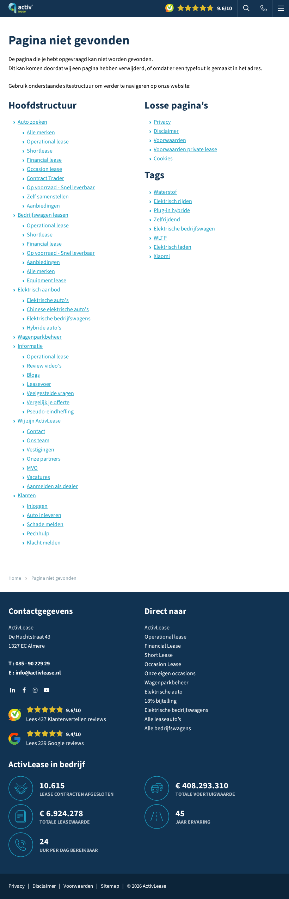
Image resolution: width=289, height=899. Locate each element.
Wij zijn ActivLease (39, 421)
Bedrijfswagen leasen (43, 215)
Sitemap (110, 886)
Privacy (162, 122)
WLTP (160, 238)
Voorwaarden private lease (185, 149)
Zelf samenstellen (48, 197)
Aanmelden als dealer (52, 486)
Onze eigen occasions (170, 673)
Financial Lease (162, 646)
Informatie (30, 346)
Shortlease (40, 151)
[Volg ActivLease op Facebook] (24, 690)
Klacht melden (44, 543)
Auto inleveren (44, 515)
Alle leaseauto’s (162, 719)
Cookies (163, 158)
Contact (36, 431)
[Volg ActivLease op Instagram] (35, 690)
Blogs (33, 375)
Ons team (38, 440)
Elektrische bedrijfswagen (184, 229)
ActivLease (157, 628)
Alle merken (41, 132)
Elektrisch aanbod (39, 290)
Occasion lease (44, 169)
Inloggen (37, 506)
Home (14, 578)
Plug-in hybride (172, 210)
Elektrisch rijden (173, 201)
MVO (32, 468)
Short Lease (158, 655)
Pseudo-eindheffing (50, 411)
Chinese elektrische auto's (58, 309)
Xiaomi (162, 256)
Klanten (27, 495)
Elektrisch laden (172, 247)
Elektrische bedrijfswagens (59, 318)
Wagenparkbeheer (40, 337)
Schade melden (45, 524)
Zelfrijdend (167, 219)
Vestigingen (40, 450)
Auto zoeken (32, 122)
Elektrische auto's (48, 300)
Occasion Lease (162, 664)
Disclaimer (166, 131)
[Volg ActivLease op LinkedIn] (12, 690)
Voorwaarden (170, 140)
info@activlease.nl (38, 673)
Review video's (44, 366)
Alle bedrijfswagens (167, 728)
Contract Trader (45, 178)
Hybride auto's (44, 328)
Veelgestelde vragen (50, 393)
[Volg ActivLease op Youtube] (46, 690)
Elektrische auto (163, 692)
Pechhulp (38, 533)
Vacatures (38, 477)
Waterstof (165, 192)
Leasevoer (39, 384)
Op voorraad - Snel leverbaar (61, 187)
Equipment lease (46, 280)
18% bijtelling (160, 701)
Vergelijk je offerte (48, 402)
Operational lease (48, 142)
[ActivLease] (20, 8)
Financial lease (44, 160)
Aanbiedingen (43, 206)
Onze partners (44, 459)
